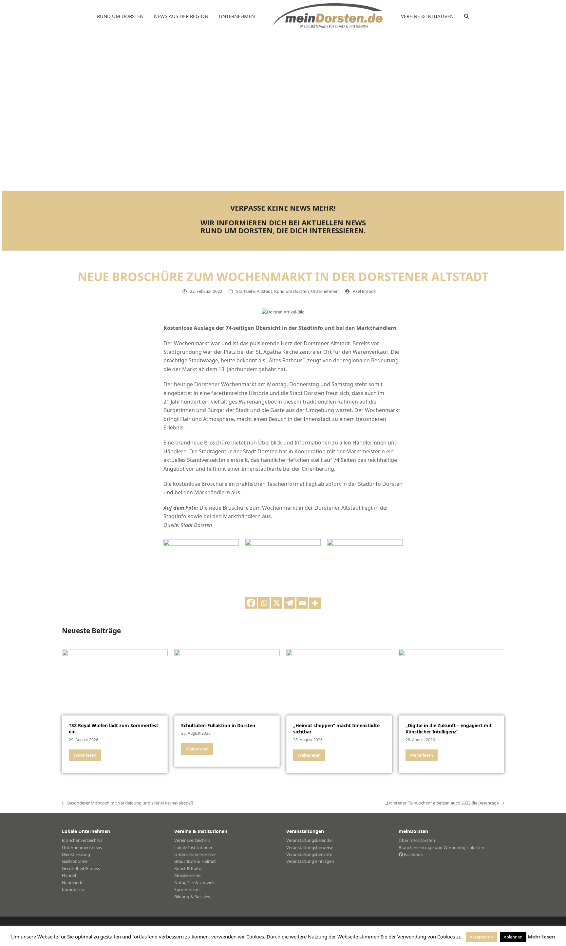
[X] (276, 603)
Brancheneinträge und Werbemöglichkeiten (441, 847)
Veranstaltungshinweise (309, 847)
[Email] (302, 603)
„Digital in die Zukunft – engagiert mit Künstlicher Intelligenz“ (449, 728)
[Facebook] (251, 603)
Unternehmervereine (195, 854)
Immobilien (73, 889)
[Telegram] (289, 603)
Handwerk (72, 882)
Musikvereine (187, 875)
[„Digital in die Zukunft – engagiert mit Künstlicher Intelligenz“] (451, 682)
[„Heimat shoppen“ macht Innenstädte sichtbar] (339, 682)
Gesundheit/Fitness (81, 868)
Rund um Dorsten (291, 291)
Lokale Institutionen (194, 847)
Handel (69, 875)
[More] (315, 603)
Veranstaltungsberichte (309, 854)
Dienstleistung (76, 854)
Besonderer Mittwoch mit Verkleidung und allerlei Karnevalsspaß (127, 803)
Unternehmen (325, 291)
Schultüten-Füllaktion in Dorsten (218, 725)
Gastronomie (74, 861)
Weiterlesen (84, 755)
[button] (466, 16)
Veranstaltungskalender (309, 840)
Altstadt (264, 291)
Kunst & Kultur (188, 868)
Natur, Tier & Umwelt (194, 882)
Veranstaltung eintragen (310, 861)
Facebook (413, 854)
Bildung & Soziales (192, 896)
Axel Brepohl (365, 291)
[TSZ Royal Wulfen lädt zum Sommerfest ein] (115, 682)
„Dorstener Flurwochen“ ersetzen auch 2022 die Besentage (442, 803)
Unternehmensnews (82, 847)
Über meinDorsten (417, 840)
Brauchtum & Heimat (195, 861)
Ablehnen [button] (513, 937)
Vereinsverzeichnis (192, 840)
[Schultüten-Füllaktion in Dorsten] (227, 682)
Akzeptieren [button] (481, 937)
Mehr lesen (541, 936)
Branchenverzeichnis (82, 840)
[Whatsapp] (264, 603)
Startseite (245, 291)
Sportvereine (186, 889)
